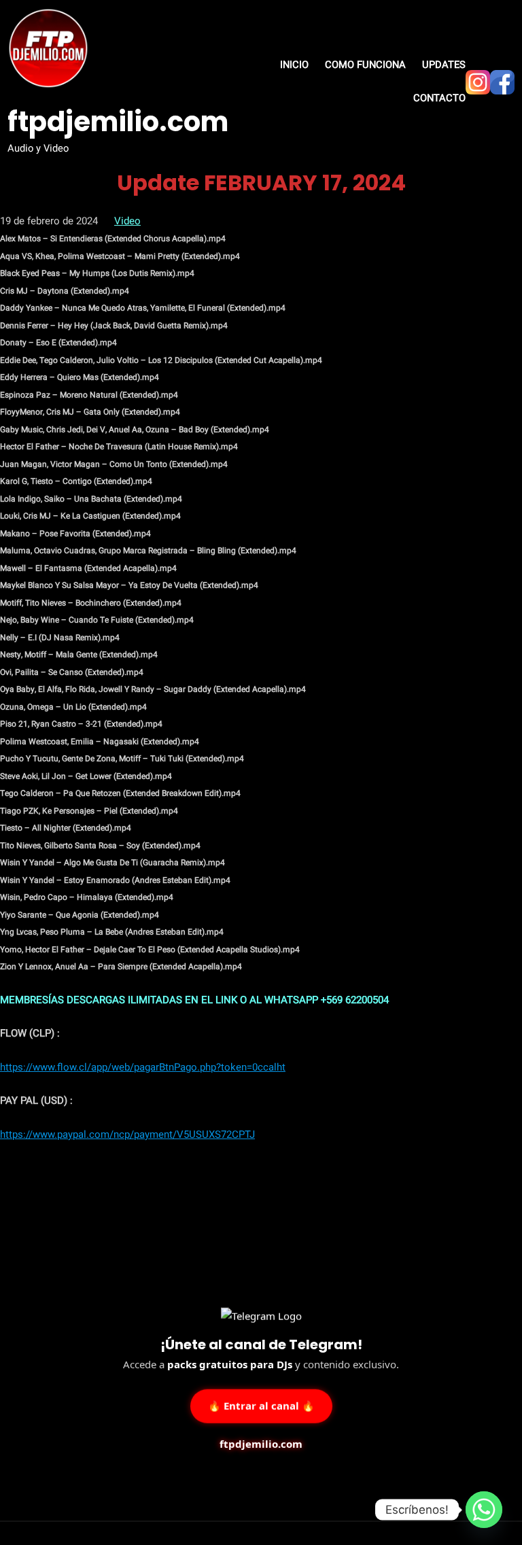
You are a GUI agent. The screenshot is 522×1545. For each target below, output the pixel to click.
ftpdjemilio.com (117, 122)
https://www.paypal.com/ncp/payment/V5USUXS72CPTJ (127, 1134)
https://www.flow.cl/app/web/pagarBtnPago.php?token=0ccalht (142, 1067)
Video (127, 220)
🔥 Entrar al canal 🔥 (261, 1404)
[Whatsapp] (484, 1509)
